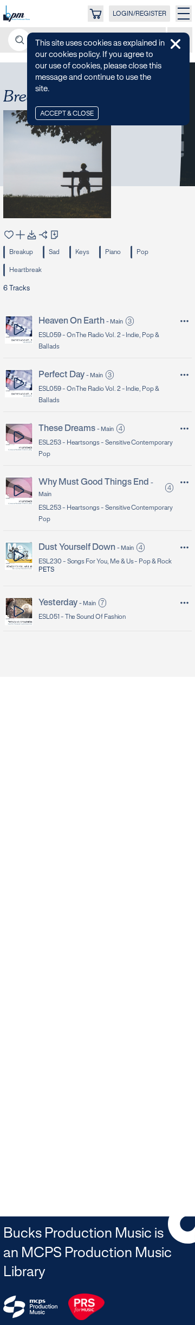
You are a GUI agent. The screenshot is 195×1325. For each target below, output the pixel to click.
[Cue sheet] (54, 234)
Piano (113, 252)
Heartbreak (25, 270)
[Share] (43, 234)
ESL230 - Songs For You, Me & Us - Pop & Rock (105, 562)
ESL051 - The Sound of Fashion (82, 617)
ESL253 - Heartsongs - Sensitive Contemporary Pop (105, 448)
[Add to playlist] (20, 234)
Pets (46, 569)
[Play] (19, 329)
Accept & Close (67, 114)
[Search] (19, 40)
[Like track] (9, 234)
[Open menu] (184, 13)
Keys (82, 252)
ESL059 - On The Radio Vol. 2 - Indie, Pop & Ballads (98, 341)
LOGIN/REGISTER (139, 14)
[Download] (31, 234)
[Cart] (95, 13)
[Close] (175, 44)
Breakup (21, 252)
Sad (54, 252)
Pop (142, 252)
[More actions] (184, 321)
